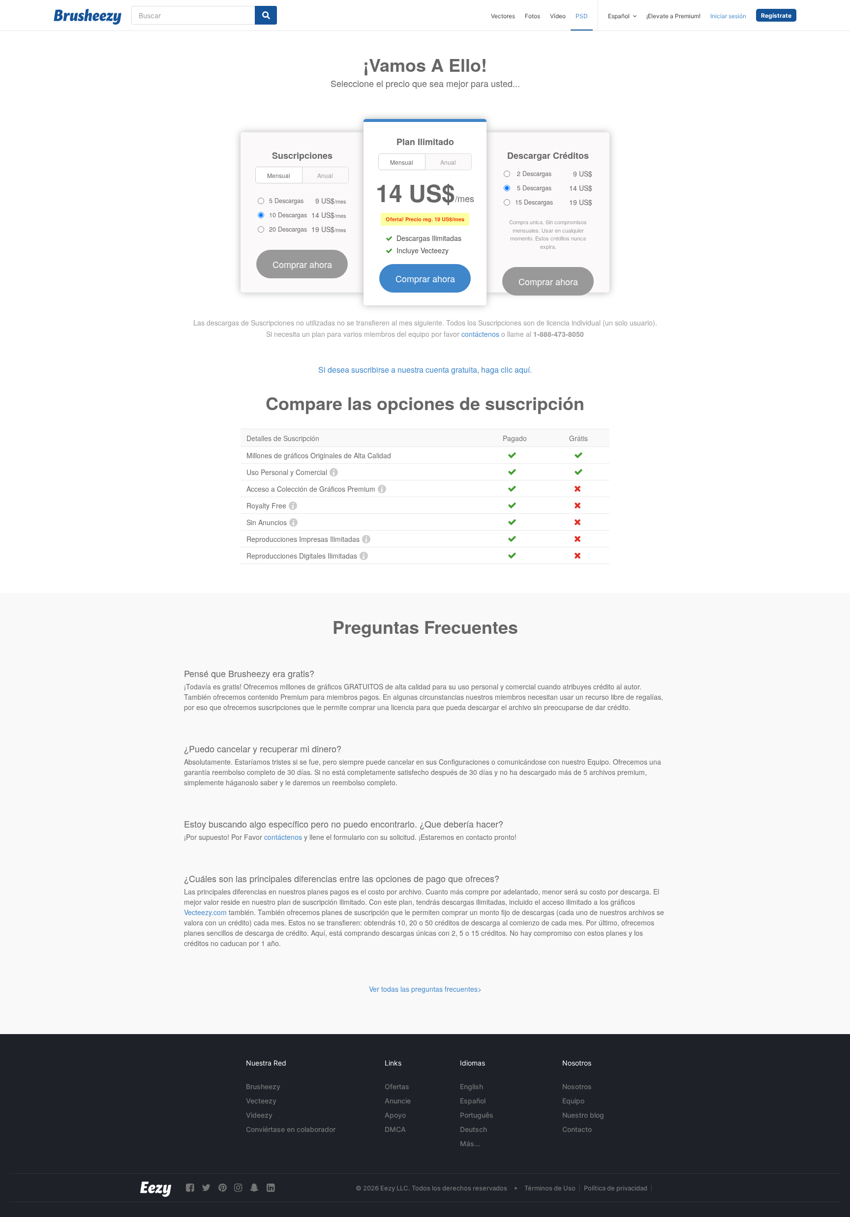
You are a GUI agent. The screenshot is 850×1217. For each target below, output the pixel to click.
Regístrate (776, 15)
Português (476, 1115)
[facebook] (190, 1187)
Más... (470, 1143)
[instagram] (238, 1187)
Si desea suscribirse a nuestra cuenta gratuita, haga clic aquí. (425, 369)
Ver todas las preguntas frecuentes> (425, 989)
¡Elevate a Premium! (673, 16)
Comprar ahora (425, 278)
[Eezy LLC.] (155, 1188)
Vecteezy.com (205, 912)
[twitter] (206, 1187)
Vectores (503, 16)
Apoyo (395, 1115)
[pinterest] (222, 1187)
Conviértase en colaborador (290, 1129)
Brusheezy (263, 1086)
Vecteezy (261, 1101)
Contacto (577, 1129)
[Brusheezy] (87, 17)
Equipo (573, 1101)
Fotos (532, 16)
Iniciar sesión (728, 16)
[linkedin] (270, 1187)
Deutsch (473, 1129)
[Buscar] (266, 15)
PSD (582, 16)
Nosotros (577, 1086)
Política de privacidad (615, 1188)
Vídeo (558, 16)
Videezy (259, 1115)
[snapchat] (254, 1187)
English (471, 1086)
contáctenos (480, 334)
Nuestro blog (583, 1115)
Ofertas (397, 1086)
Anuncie (398, 1101)
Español (473, 1101)
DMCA (395, 1129)
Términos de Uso (550, 1188)
